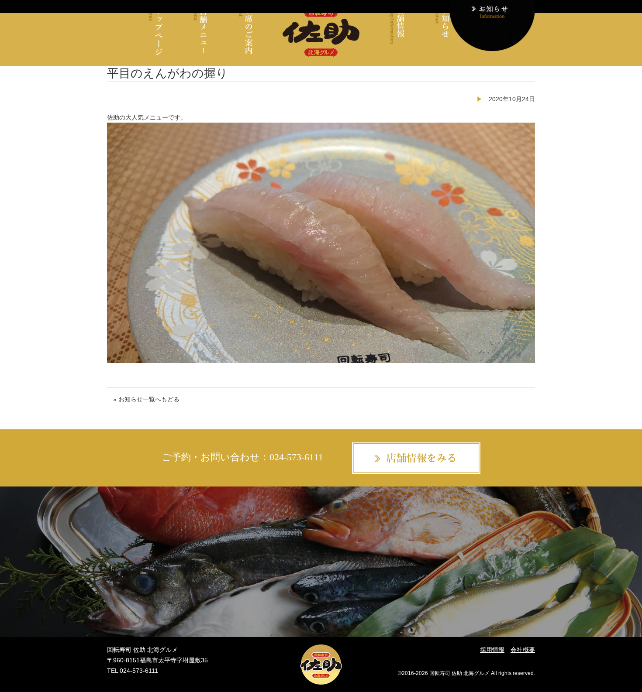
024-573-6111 (296, 457)
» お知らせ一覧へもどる (146, 399)
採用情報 (492, 649)
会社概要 (523, 649)
